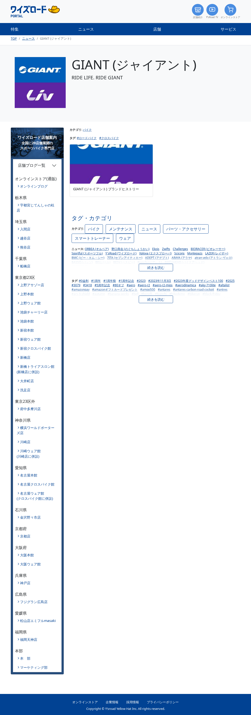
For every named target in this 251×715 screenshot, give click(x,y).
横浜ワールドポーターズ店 (35, 430)
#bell (135, 294)
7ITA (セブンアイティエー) (124, 258)
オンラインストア (230, 17)
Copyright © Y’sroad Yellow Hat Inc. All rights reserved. (125, 708)
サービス (228, 29)
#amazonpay (80, 289)
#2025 (230, 281)
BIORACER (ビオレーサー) (208, 249)
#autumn (98, 294)
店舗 (157, 29)
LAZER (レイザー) (216, 253)
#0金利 (83, 281)
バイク (87, 130)
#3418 (87, 285)
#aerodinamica (185, 285)
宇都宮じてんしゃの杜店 (35, 208)
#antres (222, 289)
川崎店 (25, 442)
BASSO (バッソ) (82, 262)
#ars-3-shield (81, 294)
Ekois (155, 249)
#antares (164, 289)
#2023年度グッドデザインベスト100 (198, 281)
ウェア (125, 238)
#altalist (223, 285)
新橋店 (25, 357)
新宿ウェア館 (30, 339)
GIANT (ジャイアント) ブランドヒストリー (106, 189)
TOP (14, 38)
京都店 (25, 536)
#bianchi (161, 294)
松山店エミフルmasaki (38, 620)
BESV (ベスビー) (124, 262)
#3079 (76, 285)
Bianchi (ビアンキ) (150, 262)
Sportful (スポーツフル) (87, 253)
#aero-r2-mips (163, 285)
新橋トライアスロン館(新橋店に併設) (35, 369)
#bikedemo (177, 294)
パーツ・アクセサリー (185, 229)
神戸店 (25, 583)
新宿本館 (27, 330)
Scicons (179, 253)
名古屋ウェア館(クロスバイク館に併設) (35, 496)
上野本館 (27, 294)
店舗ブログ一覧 (31, 165)
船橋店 (25, 266)
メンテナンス (120, 229)
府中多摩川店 (30, 408)
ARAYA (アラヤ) (182, 258)
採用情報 (132, 702)
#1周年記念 (126, 281)
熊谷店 (25, 247)
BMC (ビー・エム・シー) (88, 258)
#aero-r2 (144, 285)
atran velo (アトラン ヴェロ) (213, 258)
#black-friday (211, 294)
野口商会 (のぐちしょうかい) (131, 249)
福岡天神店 (28, 639)
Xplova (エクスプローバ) (155, 253)
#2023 (141, 281)
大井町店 (27, 381)
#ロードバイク (87, 138)
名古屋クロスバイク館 (37, 484)
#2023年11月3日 (159, 281)
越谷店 (25, 238)
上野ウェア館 (30, 303)
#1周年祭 (109, 281)
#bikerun (194, 294)
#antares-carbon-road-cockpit (193, 289)
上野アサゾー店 (32, 285)
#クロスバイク (109, 138)
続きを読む (155, 267)
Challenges (180, 249)
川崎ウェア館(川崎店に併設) (29, 454)
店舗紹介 (198, 17)
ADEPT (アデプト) (157, 258)
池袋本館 (27, 321)
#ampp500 (147, 289)
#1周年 (96, 281)
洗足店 (25, 390)
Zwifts (166, 249)
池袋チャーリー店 (34, 312)
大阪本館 (27, 555)
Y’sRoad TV (212, 17)
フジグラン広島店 (34, 601)
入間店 (25, 229)
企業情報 (112, 702)
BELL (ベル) (103, 262)
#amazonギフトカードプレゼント (115, 289)
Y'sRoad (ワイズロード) (121, 253)
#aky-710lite (207, 285)
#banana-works (118, 294)
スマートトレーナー (92, 238)
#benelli (146, 294)
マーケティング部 (34, 667)
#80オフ (118, 285)
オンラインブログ (34, 186)
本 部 (25, 658)
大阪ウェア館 (30, 564)
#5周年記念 (102, 285)
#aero (131, 285)
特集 (15, 29)
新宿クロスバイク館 (35, 348)
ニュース (86, 29)
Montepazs (194, 253)
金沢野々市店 (30, 517)
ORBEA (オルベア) (97, 249)
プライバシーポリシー (163, 702)
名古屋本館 (28, 475)
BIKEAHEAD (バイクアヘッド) (184, 262)
